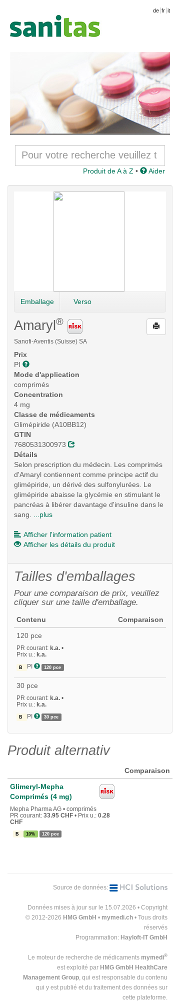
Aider (156, 171)
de (156, 11)
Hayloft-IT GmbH (144, 937)
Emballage (37, 302)
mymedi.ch (117, 917)
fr (163, 11)
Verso (83, 302)
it (169, 11)
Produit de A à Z (108, 171)
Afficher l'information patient (68, 534)
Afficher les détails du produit (69, 544)
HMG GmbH (79, 917)
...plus (43, 514)
